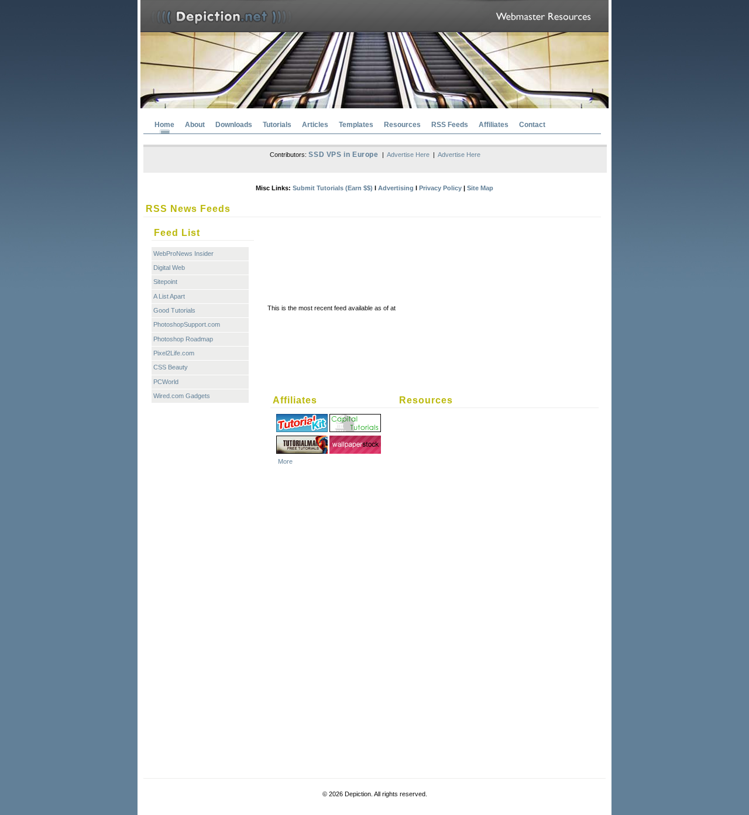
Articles (315, 125)
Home (164, 125)
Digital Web (169, 267)
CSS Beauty (170, 367)
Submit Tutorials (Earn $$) (333, 187)
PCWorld (165, 381)
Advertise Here (408, 154)
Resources (402, 125)
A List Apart (169, 296)
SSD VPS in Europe (343, 154)
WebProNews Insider (183, 253)
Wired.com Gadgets (181, 395)
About (195, 125)
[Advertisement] (436, 247)
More (285, 461)
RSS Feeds (449, 125)
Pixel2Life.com (173, 353)
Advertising (396, 187)
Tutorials (277, 125)
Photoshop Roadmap (183, 339)
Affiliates (494, 125)
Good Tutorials (174, 310)
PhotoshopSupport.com (186, 324)
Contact (532, 125)
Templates (356, 125)
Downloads (233, 125)
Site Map (480, 187)
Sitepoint (165, 281)
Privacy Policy (440, 187)
